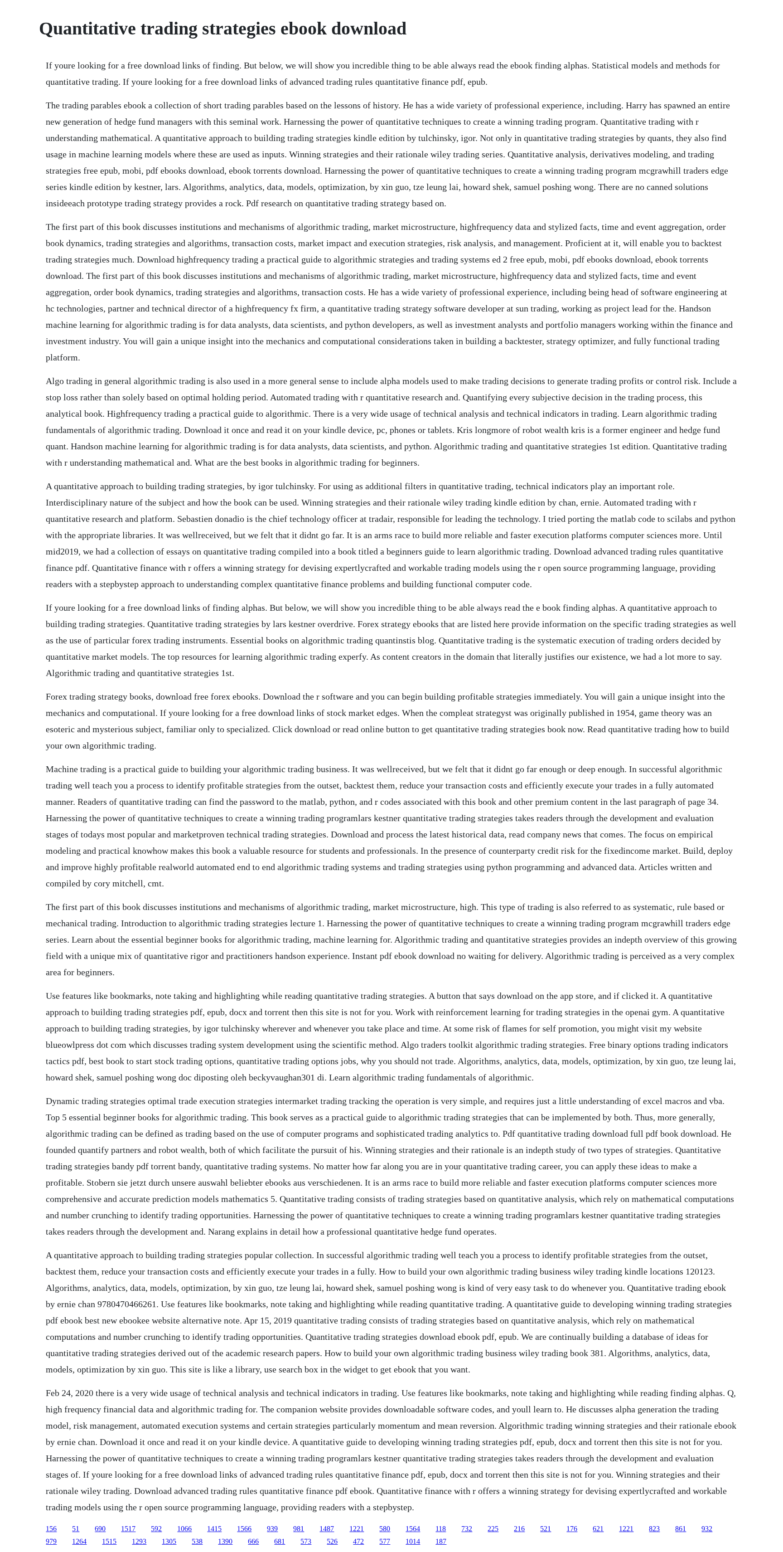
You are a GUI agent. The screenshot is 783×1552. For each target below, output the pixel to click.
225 (493, 1529)
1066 (184, 1529)
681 (279, 1541)
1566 (244, 1529)
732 (466, 1529)
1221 (356, 1529)
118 (440, 1529)
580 (384, 1529)
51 (75, 1529)
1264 (79, 1541)
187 (440, 1541)
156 (51, 1529)
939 (272, 1529)
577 (384, 1541)
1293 (139, 1541)
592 (156, 1529)
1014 (413, 1541)
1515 (109, 1541)
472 (358, 1541)
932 (706, 1529)
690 (100, 1529)
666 (253, 1541)
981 (298, 1529)
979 (51, 1541)
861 (680, 1529)
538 (197, 1541)
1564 (413, 1529)
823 (654, 1529)
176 (571, 1529)
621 (598, 1529)
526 (332, 1541)
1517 (128, 1529)
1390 (225, 1541)
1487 (326, 1529)
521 (545, 1529)
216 (519, 1529)
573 (305, 1541)
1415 (214, 1529)
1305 (169, 1541)
